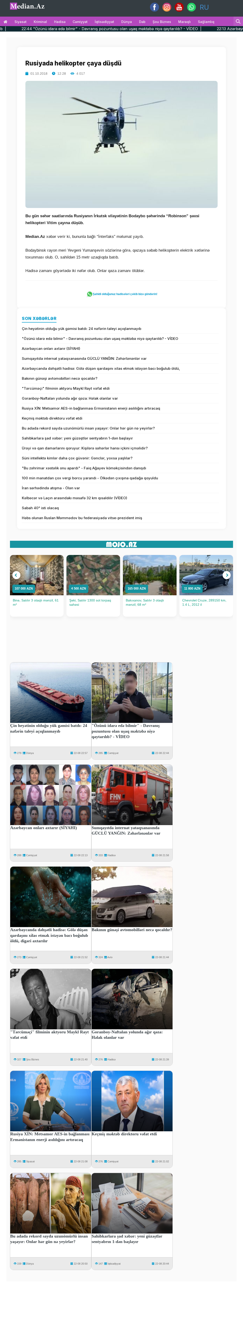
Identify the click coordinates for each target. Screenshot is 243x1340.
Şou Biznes (32, 1059)
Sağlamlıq (206, 22)
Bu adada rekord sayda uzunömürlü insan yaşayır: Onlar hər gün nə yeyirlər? (88, 428)
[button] (16, 575)
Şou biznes (162, 22)
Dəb (142, 22)
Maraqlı (184, 22)
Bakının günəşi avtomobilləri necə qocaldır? (59, 378)
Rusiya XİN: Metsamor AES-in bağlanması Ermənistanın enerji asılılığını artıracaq (91, 408)
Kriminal (40, 22)
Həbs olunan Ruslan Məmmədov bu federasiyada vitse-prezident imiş (82, 518)
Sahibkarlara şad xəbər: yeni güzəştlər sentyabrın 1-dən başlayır (77, 438)
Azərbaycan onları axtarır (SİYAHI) (51, 348)
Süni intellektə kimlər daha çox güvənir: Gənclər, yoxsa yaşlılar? (77, 458)
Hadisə (59, 22)
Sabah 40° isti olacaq (40, 508)
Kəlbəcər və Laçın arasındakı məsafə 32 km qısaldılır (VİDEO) (74, 498)
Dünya (126, 22)
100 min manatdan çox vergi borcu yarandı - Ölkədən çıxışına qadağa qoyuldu (90, 478)
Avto (109, 957)
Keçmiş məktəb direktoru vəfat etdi (52, 418)
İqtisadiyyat (104, 22)
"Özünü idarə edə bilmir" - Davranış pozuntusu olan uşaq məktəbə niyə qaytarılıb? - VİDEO (100, 338)
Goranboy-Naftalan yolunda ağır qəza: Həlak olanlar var (70, 398)
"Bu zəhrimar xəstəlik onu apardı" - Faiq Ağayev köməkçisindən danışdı (84, 468)
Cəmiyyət (80, 22)
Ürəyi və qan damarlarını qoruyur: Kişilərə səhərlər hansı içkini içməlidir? (85, 448)
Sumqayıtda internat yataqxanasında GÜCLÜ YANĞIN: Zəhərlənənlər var (84, 358)
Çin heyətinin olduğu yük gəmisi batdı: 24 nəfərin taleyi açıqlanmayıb (81, 328)
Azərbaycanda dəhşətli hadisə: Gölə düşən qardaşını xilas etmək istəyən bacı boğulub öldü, (101, 368)
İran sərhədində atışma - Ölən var (51, 488)
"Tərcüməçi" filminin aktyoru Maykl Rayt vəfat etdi (66, 388)
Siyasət (20, 22)
